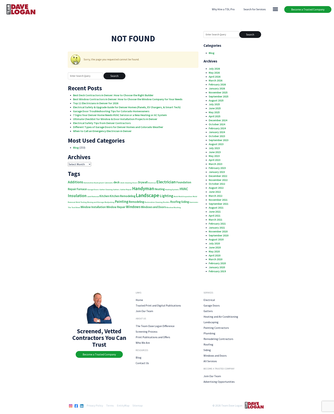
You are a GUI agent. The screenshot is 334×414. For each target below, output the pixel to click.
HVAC (184, 188)
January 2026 (217, 88)
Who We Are (143, 342)
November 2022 (218, 180)
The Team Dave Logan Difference (155, 326)
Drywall (143, 182)
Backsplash (99, 183)
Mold (176, 196)
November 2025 (218, 92)
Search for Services (255, 9)
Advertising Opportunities (219, 381)
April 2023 (214, 160)
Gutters (208, 311)
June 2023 (215, 152)
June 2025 (215, 108)
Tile (69, 207)
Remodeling (136, 202)
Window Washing (173, 207)
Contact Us (142, 363)
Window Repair (115, 207)
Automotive (89, 183)
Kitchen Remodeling (122, 196)
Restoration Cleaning (153, 202)
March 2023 (215, 164)
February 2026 (217, 84)
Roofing (175, 202)
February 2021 (217, 223)
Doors (135, 183)
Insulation (77, 195)
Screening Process (146, 331)
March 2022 (215, 195)
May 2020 (214, 251)
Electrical (152, 183)
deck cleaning (126, 183)
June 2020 (215, 247)
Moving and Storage (95, 202)
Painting (121, 201)
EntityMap (123, 405)
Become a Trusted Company (307, 9)
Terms (110, 405)
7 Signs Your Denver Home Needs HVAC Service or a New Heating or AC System (120, 115)
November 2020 (218, 231)
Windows (133, 206)
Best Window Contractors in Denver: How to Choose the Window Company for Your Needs (127, 99)
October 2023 (217, 136)
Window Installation (93, 207)
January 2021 (217, 227)
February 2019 (217, 271)
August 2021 (216, 207)
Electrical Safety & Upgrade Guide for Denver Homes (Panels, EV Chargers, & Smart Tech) (127, 107)
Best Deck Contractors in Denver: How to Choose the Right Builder (113, 95)
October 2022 (217, 183)
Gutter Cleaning (106, 189)
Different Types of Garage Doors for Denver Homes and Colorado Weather (118, 127)
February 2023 (217, 168)
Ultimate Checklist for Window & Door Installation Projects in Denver (115, 119)
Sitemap (138, 405)
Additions (75, 182)
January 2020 (217, 267)
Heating (160, 189)
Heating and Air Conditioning (221, 316)
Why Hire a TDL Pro (223, 9)
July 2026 (214, 68)
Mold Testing (81, 202)
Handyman (143, 188)
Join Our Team (144, 311)
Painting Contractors (216, 327)
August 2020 (216, 239)
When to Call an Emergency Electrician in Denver (102, 131)
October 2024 (217, 124)
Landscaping (211, 322)
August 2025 (216, 100)
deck (116, 182)
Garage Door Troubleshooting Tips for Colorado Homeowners (111, 111)
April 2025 (214, 116)
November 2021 (218, 199)
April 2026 (214, 76)
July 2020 (214, 243)
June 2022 (215, 191)
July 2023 (214, 148)
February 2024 (217, 128)
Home (139, 300)
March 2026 (215, 80)
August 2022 (216, 187)
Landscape (147, 195)
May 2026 (214, 72)
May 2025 (214, 112)
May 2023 (214, 156)
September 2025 (218, 96)
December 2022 (218, 176)
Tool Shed (75, 207)
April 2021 (214, 215)
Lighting (166, 195)
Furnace (82, 189)
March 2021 (215, 219)
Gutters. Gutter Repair (122, 189)
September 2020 (218, 235)
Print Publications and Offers (153, 337)
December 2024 (218, 120)
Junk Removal (93, 196)
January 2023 (217, 172)
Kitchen (104, 196)
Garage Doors (93, 189)
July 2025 (214, 104)
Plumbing (209, 333)
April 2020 (214, 255)
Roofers (166, 202)
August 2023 (216, 144)
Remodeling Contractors (218, 339)
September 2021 (218, 203)
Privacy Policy (95, 405)
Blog (76, 147)
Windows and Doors (153, 207)
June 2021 (215, 211)
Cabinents (108, 183)
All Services (210, 361)
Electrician (166, 182)
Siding (185, 202)
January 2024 (217, 132)
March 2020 (215, 259)
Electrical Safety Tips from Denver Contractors (102, 123)
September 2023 (218, 140)
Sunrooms (193, 202)
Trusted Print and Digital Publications (158, 305)
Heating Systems (172, 189)
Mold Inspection (185, 196)
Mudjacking (109, 202)
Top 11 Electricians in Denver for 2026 (95, 103)
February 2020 (217, 263)
